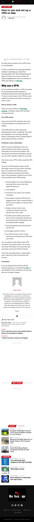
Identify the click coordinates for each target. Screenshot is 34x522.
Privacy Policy (16, 510)
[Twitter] (15, 505)
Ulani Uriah (11, 18)
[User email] (17, 316)
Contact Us (27, 510)
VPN (27, 268)
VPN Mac (19, 81)
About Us (6, 510)
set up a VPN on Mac (19, 322)
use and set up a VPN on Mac (11, 324)
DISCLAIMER (18, 512)
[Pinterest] (18, 505)
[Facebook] (12, 505)
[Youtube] (21, 505)
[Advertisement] (17, 39)
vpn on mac (5, 326)
